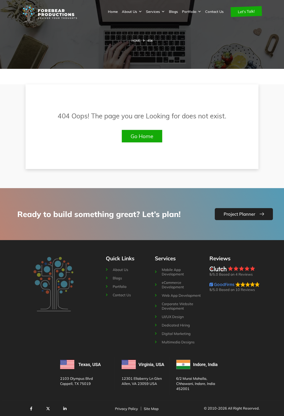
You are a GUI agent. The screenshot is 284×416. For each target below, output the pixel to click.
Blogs (173, 11)
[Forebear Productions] (49, 13)
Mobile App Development (173, 271)
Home (113, 11)
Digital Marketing (176, 333)
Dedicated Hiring (176, 325)
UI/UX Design (173, 316)
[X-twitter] (48, 408)
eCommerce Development (173, 284)
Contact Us (214, 11)
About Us (129, 11)
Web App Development (181, 295)
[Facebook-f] (31, 408)
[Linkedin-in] (64, 408)
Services (153, 11)
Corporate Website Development (177, 306)
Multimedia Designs (178, 342)
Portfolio (189, 11)
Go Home (142, 136)
